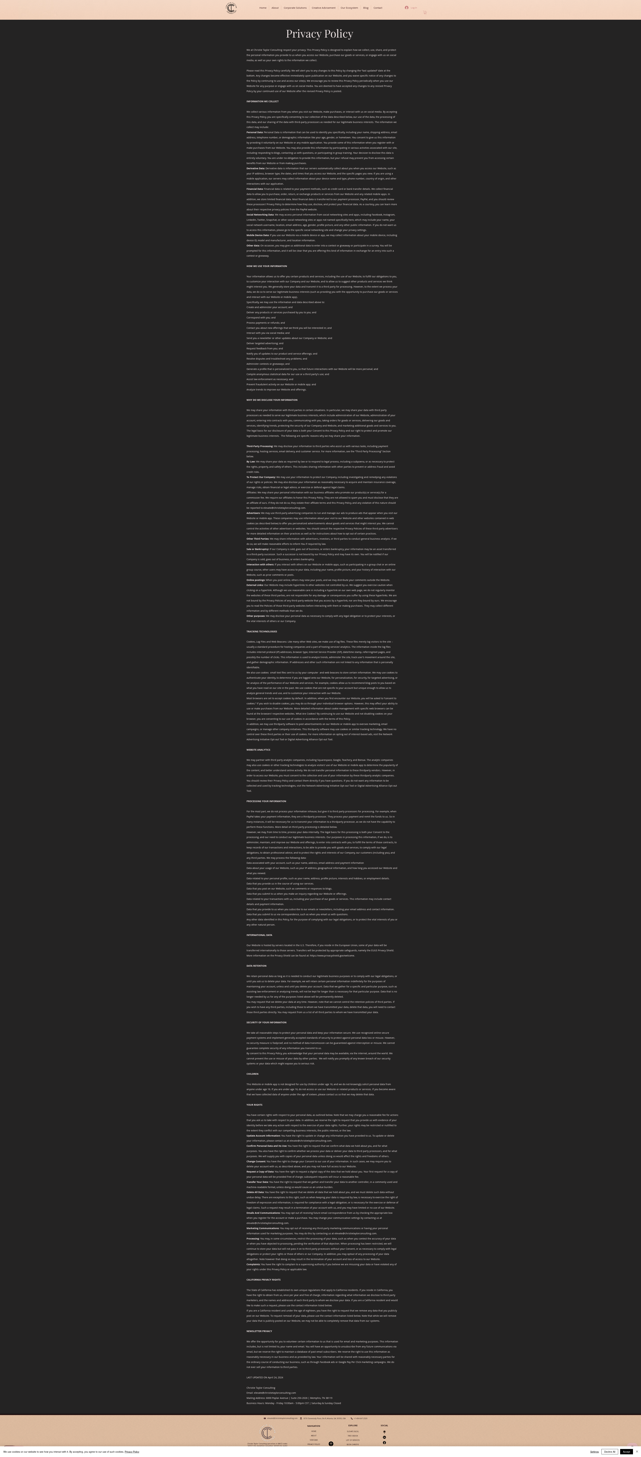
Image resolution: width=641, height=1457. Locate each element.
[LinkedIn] (384, 1437)
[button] (425, 12)
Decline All (609, 1451)
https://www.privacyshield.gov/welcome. (332, 955)
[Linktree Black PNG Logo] (384, 1431)
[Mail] (265, 1418)
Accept (626, 1451)
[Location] (301, 1418)
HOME (313, 1431)
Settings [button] (594, 1451)
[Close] (637, 1451)
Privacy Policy (132, 1451)
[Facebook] (384, 1442)
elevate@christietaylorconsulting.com (284, 507)
